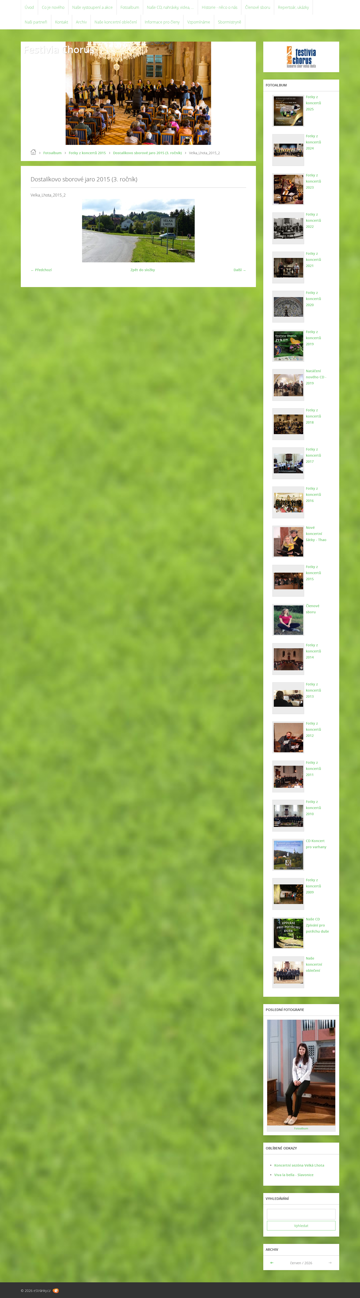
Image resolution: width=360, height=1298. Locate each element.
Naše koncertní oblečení (116, 22)
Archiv (81, 22)
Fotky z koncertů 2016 (313, 494)
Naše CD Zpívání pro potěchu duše (317, 925)
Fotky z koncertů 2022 (313, 220)
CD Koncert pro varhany (316, 843)
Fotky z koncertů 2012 (313, 729)
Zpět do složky (143, 269)
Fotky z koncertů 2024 (313, 142)
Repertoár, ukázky (293, 7)
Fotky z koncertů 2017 (313, 455)
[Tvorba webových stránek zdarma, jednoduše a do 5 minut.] (56, 1290)
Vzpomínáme (198, 22)
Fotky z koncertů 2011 (313, 768)
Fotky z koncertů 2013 (313, 690)
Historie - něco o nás (219, 7)
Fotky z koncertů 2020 (313, 298)
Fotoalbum (129, 7)
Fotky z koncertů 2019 (313, 337)
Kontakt (61, 22)
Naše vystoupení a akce (92, 7)
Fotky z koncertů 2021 (313, 259)
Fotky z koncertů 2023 (313, 181)
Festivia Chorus (58, 49)
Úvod (29, 7)
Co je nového (53, 7)
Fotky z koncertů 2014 (313, 651)
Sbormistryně (229, 22)
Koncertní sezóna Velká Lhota (299, 1165)
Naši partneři (36, 22)
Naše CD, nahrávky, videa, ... (170, 7)
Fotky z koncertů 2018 (313, 416)
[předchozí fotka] (38, 230)
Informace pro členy (162, 22)
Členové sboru (257, 7)
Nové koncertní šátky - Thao (316, 533)
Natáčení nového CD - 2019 (316, 377)
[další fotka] (238, 230)
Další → (240, 269)
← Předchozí (41, 269)
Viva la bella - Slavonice (293, 1174)
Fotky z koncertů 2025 (313, 102)
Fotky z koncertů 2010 (313, 807)
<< (272, 1263)
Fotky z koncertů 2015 (87, 153)
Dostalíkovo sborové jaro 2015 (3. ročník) (147, 153)
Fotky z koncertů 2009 (313, 886)
